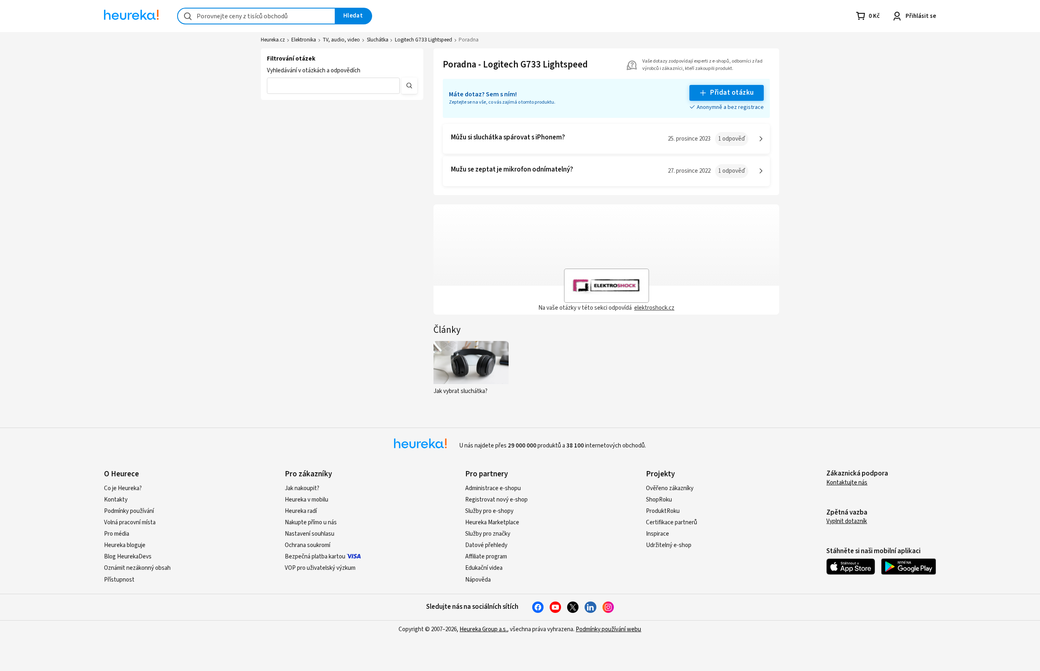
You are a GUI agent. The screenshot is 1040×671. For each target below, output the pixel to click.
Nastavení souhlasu (309, 534)
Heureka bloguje (124, 545)
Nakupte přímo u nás (311, 522)
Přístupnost (119, 579)
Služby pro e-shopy (489, 511)
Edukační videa (484, 568)
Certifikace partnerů (671, 522)
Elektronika (303, 39)
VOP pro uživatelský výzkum (320, 568)
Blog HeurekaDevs (128, 556)
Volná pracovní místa (130, 522)
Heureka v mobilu (306, 499)
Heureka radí (301, 511)
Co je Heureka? (123, 488)
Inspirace (657, 534)
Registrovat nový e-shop (496, 499)
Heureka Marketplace (492, 522)
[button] (333, 86)
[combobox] (256, 16)
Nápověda (478, 579)
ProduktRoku (663, 511)
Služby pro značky (487, 534)
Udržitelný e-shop (668, 545)
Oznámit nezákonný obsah (137, 568)
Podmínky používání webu (608, 629)
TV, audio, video (341, 39)
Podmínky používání (129, 511)
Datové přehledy (486, 545)
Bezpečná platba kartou (315, 556)
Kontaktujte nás (846, 482)
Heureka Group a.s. (483, 629)
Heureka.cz (273, 39)
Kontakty (116, 499)
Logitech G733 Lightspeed (423, 39)
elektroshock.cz (654, 308)
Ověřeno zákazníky (669, 488)
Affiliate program (486, 556)
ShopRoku (659, 499)
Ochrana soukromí (307, 545)
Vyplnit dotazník (846, 521)
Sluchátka (377, 39)
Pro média (116, 534)
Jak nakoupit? (302, 488)
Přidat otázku (732, 93)
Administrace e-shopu (493, 488)
